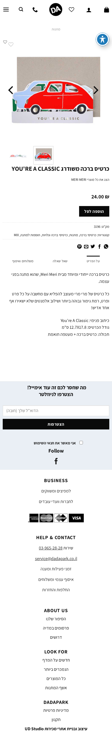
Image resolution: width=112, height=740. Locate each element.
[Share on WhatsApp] (106, 246)
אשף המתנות (56, 688)
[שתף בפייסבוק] (99, 246)
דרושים (56, 637)
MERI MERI (78, 179)
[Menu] (6, 9)
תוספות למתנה (30, 235)
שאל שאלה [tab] (60, 261)
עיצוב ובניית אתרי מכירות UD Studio (56, 729)
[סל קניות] (106, 9)
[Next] (11, 90)
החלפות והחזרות (56, 590)
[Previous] (95, 90)
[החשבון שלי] (89, 9)
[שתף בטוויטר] (93, 246)
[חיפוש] (21, 9)
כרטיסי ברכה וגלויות (55, 235)
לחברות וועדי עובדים (56, 501)
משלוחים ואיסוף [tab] (23, 261)
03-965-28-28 (51, 548)
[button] (5, 41)
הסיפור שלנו (56, 619)
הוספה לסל (94, 211)
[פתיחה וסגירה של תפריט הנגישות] (102, 39)
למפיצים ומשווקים (56, 491)
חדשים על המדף (56, 660)
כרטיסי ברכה (88, 235)
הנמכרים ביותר (56, 669)
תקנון (56, 719)
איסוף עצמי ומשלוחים (56, 579)
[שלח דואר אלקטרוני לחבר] (86, 246)
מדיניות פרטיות (56, 710)
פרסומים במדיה (56, 628)
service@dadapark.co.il (56, 558)
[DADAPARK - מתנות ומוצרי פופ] (55, 9)
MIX (16, 235)
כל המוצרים (56, 678)
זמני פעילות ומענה (56, 569)
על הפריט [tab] (93, 261)
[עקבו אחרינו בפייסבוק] (56, 461)
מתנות (56, 29)
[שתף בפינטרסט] (79, 246)
